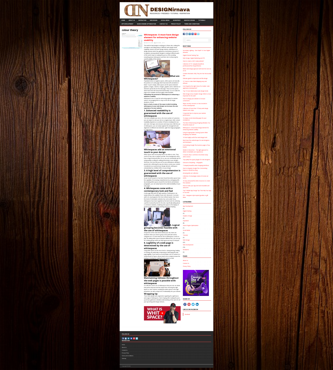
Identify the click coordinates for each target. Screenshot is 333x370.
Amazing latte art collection (190, 173)
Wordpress (186, 249)
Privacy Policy (176, 24)
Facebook (187, 314)
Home (123, 20)
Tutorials (201, 20)
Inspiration (142, 20)
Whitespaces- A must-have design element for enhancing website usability (161, 37)
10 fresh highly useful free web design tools (195, 137)
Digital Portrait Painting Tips (191, 55)
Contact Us (164, 24)
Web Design (153, 20)
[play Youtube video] (162, 313)
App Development (127, 24)
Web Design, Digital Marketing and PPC (194, 58)
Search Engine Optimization (146, 24)
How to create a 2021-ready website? (193, 61)
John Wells (158, 42)
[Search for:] (197, 40)
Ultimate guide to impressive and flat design (195, 78)
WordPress (176, 20)
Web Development (188, 245)
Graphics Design (189, 20)
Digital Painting (187, 211)
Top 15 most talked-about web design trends (195, 91)
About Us (132, 20)
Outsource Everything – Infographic (193, 162)
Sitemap (124, 358)
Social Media (165, 20)
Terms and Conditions (192, 24)
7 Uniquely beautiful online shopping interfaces (196, 165)
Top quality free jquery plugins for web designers (196, 159)
